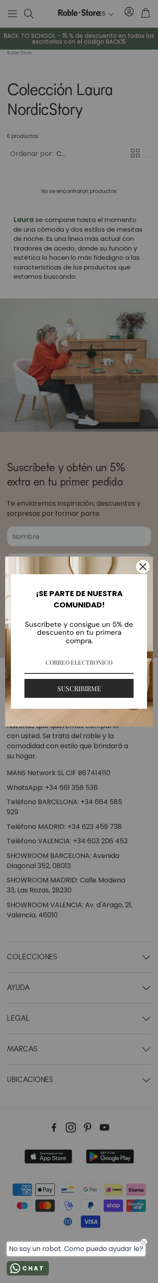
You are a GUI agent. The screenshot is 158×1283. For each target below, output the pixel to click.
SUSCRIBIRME (79, 688)
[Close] (143, 567)
